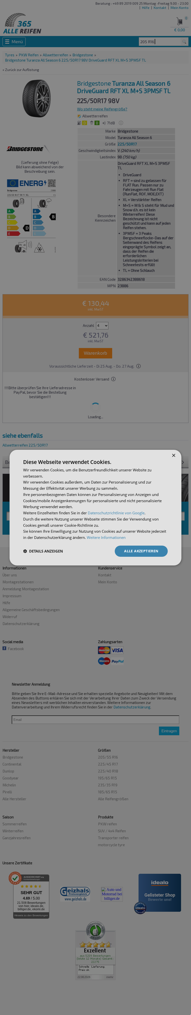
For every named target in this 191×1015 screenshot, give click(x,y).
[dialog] (95, 507)
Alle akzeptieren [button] (141, 551)
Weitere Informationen (106, 537)
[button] (43, 551)
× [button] (173, 455)
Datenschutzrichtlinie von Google (116, 512)
